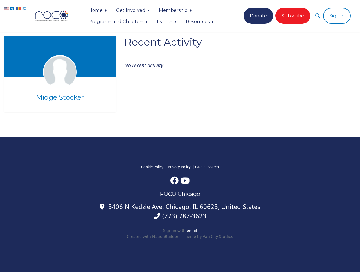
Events (165, 21)
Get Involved (131, 10)
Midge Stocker (60, 97)
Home (96, 10)
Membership (174, 10)
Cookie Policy (152, 166)
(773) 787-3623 (184, 216)
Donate (258, 16)
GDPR (200, 166)
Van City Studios (218, 236)
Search (213, 166)
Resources (198, 21)
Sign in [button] (337, 16)
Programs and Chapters (117, 21)
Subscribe (293, 16)
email (192, 230)
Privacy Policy (179, 166)
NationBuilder (165, 236)
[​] (174, 180)
